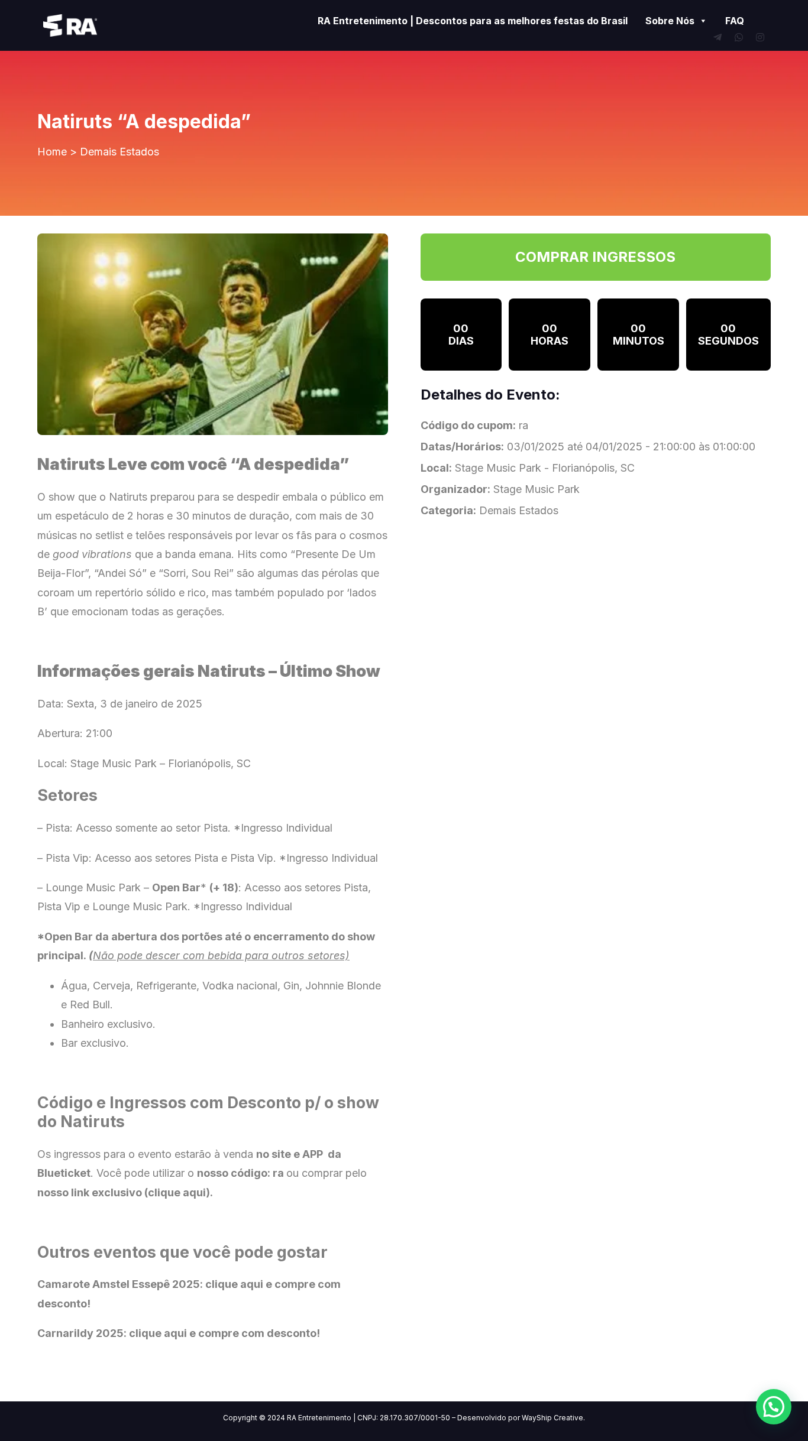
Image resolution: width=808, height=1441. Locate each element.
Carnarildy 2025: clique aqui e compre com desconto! (178, 1333)
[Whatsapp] (739, 37)
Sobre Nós (669, 21)
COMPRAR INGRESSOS (595, 256)
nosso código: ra (240, 1173)
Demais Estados (119, 151)
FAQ (734, 21)
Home (52, 151)
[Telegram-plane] (717, 37)
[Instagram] (760, 37)
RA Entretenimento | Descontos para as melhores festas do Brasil (473, 21)
